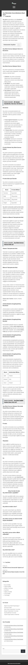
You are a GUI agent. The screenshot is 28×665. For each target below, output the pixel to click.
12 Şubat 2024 (8, 16)
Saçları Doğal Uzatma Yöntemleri (11, 614)
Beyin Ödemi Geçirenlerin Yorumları (12, 609)
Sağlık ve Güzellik (8, 591)
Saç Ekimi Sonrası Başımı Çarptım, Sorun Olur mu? (13, 572)
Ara (3, 648)
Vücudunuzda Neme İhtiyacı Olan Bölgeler (13, 625)
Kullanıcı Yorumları (8, 588)
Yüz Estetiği (6, 595)
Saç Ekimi (7, 562)
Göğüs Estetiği (7, 586)
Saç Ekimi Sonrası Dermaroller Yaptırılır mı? (13, 567)
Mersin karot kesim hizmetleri (14, 663)
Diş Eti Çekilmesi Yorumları (10, 612)
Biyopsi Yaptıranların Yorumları (11, 611)
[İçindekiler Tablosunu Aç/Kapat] (18, 45)
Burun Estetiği (7, 584)
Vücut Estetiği (7, 593)
